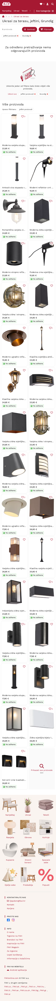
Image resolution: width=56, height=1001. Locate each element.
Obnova (28, 837)
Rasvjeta (10, 837)
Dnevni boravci (28, 861)
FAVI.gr (43, 990)
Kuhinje (45, 837)
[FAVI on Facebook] (8, 920)
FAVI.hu (41, 987)
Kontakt (10, 905)
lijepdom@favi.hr (17, 901)
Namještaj (6, 11)
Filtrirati (48, 29)
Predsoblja (28, 885)
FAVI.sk (16, 987)
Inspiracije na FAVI (15, 943)
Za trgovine (12, 951)
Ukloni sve (12, 94)
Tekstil (24, 11)
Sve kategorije (43, 11)
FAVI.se (15, 990)
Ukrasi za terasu (21, 16)
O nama (10, 932)
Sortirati (31, 29)
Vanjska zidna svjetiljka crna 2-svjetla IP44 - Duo (25, 653)
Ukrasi (16, 11)
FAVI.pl (24, 987)
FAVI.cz (8, 987)
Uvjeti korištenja (14, 955)
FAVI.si (7, 994)
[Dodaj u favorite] (51, 116)
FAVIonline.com (11, 978)
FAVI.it (7, 990)
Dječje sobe (10, 885)
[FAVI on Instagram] (13, 920)
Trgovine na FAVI (14, 936)
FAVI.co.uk (25, 990)
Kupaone (10, 860)
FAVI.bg (35, 990)
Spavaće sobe (46, 861)
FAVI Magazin (13, 947)
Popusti (45, 885)
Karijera (10, 908)
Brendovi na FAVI (15, 940)
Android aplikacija (18, 970)
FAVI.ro (32, 987)
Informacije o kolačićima (18, 958)
